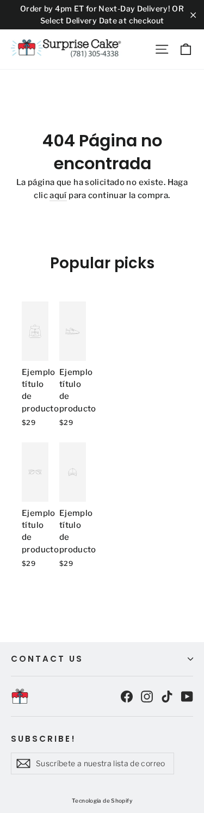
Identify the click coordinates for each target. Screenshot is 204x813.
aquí (58, 195)
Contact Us (47, 658)
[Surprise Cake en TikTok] (167, 696)
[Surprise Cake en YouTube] (187, 696)
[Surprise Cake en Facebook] (127, 696)
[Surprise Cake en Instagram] (147, 696)
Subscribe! (43, 738)
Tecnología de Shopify (102, 800)
